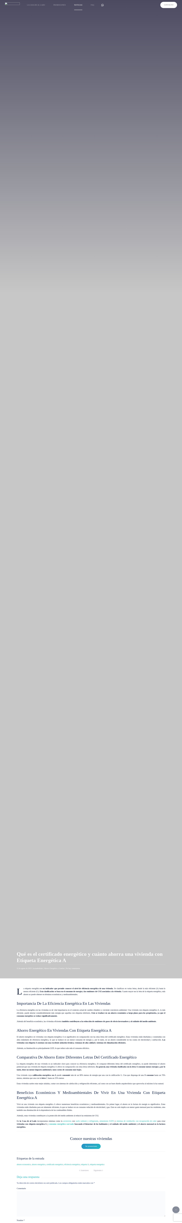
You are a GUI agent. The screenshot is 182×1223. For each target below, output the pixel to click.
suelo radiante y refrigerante (87, 1121)
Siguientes (98, 1170)
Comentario (21, 1188)
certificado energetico (54, 1164)
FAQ (92, 5)
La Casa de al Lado (36, 5)
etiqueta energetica (97, 1164)
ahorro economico (24, 1164)
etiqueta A (85, 1164)
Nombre (21, 1220)
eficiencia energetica (72, 1164)
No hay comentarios (73, 968)
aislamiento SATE (107, 1121)
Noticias (78, 5)
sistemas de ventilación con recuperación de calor (137, 1121)
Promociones (59, 5)
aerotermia (67, 1121)
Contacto (168, 5)
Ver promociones (91, 1146)
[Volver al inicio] (12, 5)
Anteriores (84, 1170)
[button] (176, 1210)
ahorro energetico (38, 1164)
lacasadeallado (38, 968)
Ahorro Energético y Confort (54, 968)
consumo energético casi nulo (61, 1124)
